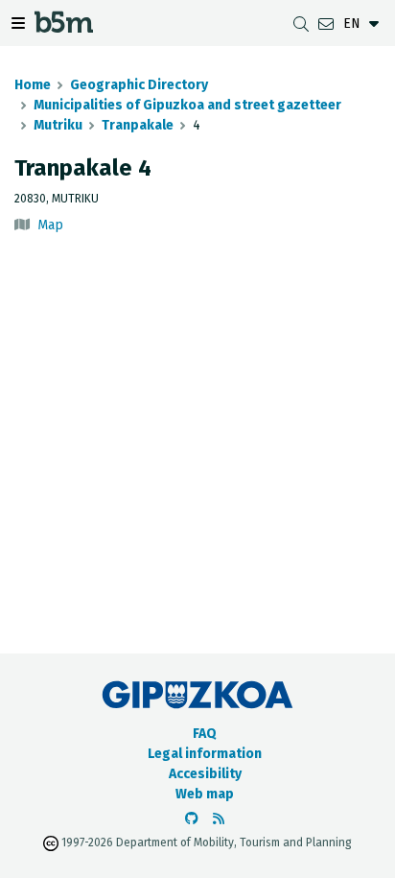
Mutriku (58, 125)
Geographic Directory (139, 85)
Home (32, 85)
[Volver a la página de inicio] (64, 27)
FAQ (205, 733)
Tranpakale (138, 125)
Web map (204, 794)
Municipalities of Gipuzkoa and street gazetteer (187, 105)
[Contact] (326, 23)
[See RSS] (218, 819)
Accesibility (205, 774)
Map (50, 225)
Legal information (205, 754)
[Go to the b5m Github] (191, 819)
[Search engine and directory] (301, 23)
